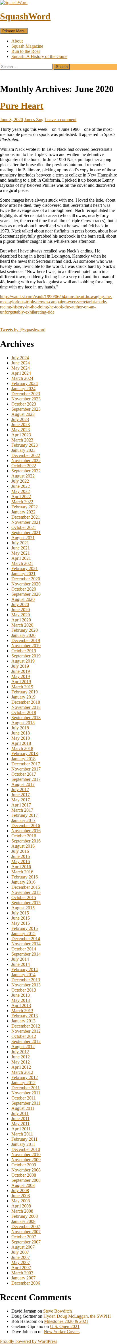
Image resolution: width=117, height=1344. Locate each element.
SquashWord (25, 16)
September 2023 (26, 409)
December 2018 (25, 702)
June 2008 (20, 1195)
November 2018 (26, 707)
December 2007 (25, 1226)
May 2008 (20, 1200)
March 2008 (22, 1211)
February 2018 (24, 753)
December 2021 (25, 517)
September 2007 (26, 1241)
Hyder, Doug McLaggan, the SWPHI (77, 1316)
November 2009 (26, 1159)
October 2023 (23, 404)
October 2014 (23, 948)
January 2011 (23, 1144)
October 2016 (23, 835)
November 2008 (26, 1170)
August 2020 (23, 599)
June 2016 (20, 856)
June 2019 (20, 671)
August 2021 (23, 537)
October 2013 (23, 990)
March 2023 (22, 440)
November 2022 (26, 460)
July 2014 (20, 959)
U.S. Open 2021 (65, 1326)
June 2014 (20, 964)
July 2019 (20, 666)
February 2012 (24, 1077)
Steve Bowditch (57, 1311)
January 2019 (23, 697)
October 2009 (23, 1164)
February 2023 (24, 445)
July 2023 (20, 419)
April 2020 (21, 619)
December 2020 (25, 578)
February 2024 (24, 383)
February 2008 (24, 1216)
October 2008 (23, 1175)
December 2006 (25, 1283)
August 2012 (23, 1046)
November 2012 (26, 1031)
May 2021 (20, 553)
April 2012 (21, 1067)
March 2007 (22, 1272)
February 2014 (24, 969)
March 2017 (22, 810)
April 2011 (21, 1128)
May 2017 (20, 799)
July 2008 (20, 1190)
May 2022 (20, 491)
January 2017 (23, 820)
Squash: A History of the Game (39, 56)
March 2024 (22, 378)
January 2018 (23, 758)
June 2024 (20, 362)
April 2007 (21, 1267)
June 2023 (20, 424)
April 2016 (21, 866)
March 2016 (22, 871)
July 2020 (20, 604)
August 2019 (23, 661)
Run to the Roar (25, 51)
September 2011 (25, 1103)
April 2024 (21, 373)
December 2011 (25, 1087)
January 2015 (23, 933)
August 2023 (23, 414)
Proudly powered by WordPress (28, 1341)
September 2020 (26, 594)
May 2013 (20, 1000)
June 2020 (20, 609)
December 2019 (25, 640)
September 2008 (26, 1180)
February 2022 (24, 506)
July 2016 (20, 851)
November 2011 (25, 1092)
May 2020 (20, 614)
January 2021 (23, 573)
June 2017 (20, 794)
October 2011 (23, 1098)
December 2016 (25, 825)
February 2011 (24, 1139)
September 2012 (26, 1041)
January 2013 (23, 1020)
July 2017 (20, 789)
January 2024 (23, 388)
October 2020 (23, 589)
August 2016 (23, 846)
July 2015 (20, 912)
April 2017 (21, 805)
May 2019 (20, 676)
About (17, 41)
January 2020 (23, 635)
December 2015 (25, 887)
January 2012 (23, 1082)
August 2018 (23, 722)
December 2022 (25, 455)
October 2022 (23, 465)
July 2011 (20, 1113)
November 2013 (26, 984)
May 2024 (20, 368)
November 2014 (26, 943)
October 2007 (23, 1236)
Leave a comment (60, 119)
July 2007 (20, 1252)
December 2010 (25, 1149)
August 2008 (23, 1185)
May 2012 (20, 1062)
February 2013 (24, 1015)
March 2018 (22, 748)
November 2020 (26, 583)
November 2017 (26, 769)
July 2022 (20, 481)
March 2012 (22, 1072)
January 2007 (23, 1277)
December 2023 (25, 393)
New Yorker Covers (62, 1331)
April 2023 (21, 434)
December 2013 (25, 979)
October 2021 (23, 527)
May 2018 (20, 738)
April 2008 (21, 1205)
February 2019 (24, 691)
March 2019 (22, 686)
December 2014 (25, 938)
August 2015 (23, 907)
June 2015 (20, 918)
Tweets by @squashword (22, 329)
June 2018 (20, 733)
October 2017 (23, 774)
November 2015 (26, 892)
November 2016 (26, 830)
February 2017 (24, 815)
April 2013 (21, 1005)
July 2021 (20, 542)
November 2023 (26, 398)
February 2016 (24, 876)
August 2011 (22, 1108)
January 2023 (23, 450)
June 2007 (20, 1257)
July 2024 (20, 357)
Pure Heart (21, 106)
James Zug (33, 119)
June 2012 (20, 1056)
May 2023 (20, 429)
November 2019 (26, 645)
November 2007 (26, 1231)
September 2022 (26, 470)
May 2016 (20, 861)
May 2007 (20, 1262)
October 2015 (23, 897)
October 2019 (23, 650)
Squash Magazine (27, 46)
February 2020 (24, 630)
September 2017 (26, 779)
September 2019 (26, 655)
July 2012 (20, 1051)
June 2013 (20, 995)
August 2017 (23, 784)
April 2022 (21, 496)
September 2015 (26, 902)
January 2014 (23, 974)
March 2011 (22, 1134)
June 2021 (20, 547)
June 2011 (20, 1118)
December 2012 (25, 1026)
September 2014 (26, 954)
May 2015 (20, 923)
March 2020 (22, 625)
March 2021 (22, 563)
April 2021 (21, 558)
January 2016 (23, 882)
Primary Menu (13, 31)
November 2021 (26, 522)
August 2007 (23, 1247)
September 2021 (26, 532)
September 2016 (26, 841)
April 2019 (21, 681)
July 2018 (20, 727)
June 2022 (20, 486)
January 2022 (23, 511)
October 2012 (23, 1036)
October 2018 (23, 712)
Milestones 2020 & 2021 (66, 1321)
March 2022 (22, 501)
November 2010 (26, 1154)
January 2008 (23, 1221)
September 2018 (26, 717)
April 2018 (21, 743)
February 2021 (24, 568)
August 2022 (23, 476)
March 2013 (22, 1010)
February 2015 (24, 928)
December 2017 (25, 763)
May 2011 (20, 1123)
